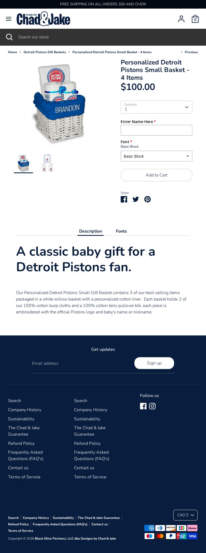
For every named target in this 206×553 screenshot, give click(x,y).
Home (12, 52)
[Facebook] (143, 406)
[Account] (181, 17)
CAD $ (182, 515)
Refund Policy (21, 443)
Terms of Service (24, 477)
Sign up (154, 363)
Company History (24, 410)
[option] (59, 106)
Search (14, 401)
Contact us (18, 468)
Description (90, 231)
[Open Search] (9, 37)
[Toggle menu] (8, 18)
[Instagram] (152, 406)
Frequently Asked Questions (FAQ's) (60, 524)
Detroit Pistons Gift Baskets (45, 52)
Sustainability (21, 419)
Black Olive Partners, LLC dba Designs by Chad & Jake (75, 538)
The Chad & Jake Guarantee (99, 518)
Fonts (121, 231)
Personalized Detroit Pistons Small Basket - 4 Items (112, 52)
